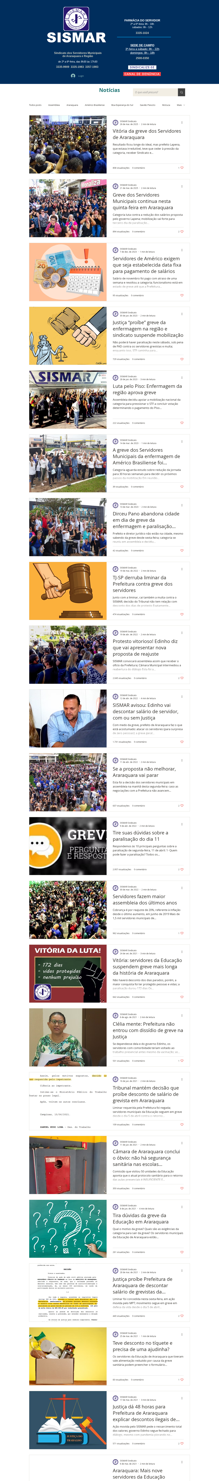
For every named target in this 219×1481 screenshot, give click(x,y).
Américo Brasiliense (95, 105)
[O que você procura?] (181, 92)
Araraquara (72, 105)
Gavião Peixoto (147, 105)
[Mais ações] (183, 123)
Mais (179, 105)
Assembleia (54, 105)
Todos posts (35, 105)
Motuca (166, 105)
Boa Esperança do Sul (122, 105)
